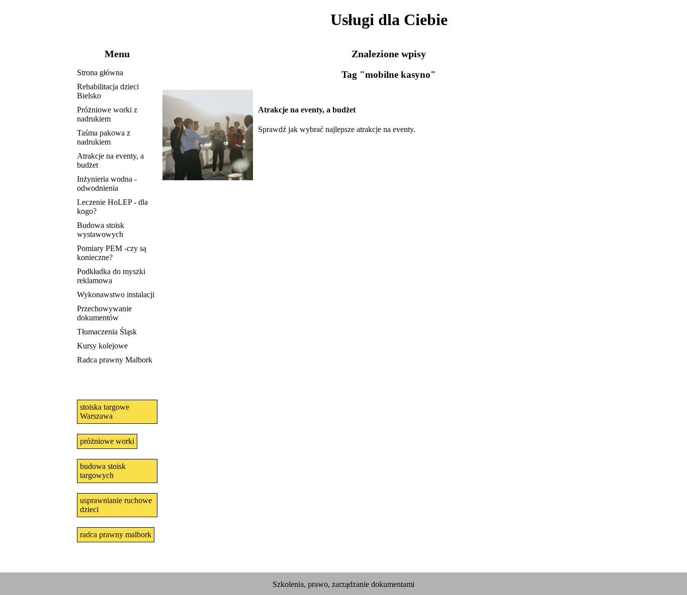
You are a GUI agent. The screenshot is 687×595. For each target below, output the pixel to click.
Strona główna (100, 72)
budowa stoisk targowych (103, 471)
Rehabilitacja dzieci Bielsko (108, 91)
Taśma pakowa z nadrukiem (103, 137)
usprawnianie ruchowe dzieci (116, 505)
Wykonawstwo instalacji (115, 294)
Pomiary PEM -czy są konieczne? (111, 253)
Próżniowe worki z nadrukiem (107, 114)
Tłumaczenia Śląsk (107, 331)
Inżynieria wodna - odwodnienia (107, 183)
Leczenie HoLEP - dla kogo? (112, 206)
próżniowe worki (107, 441)
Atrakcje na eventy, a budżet (110, 160)
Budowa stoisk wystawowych (100, 230)
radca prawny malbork (115, 534)
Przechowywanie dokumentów (104, 313)
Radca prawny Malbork (114, 359)
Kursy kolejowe (102, 345)
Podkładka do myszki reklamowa (111, 276)
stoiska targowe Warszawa (104, 411)
